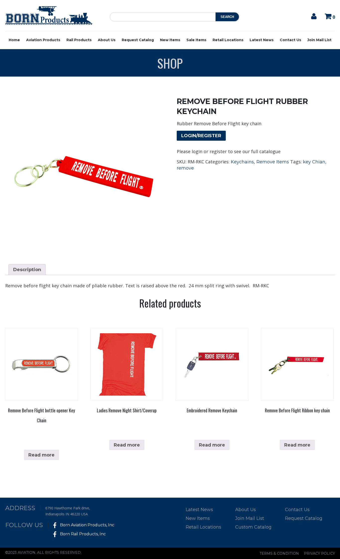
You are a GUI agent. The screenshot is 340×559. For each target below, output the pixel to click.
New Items (170, 40)
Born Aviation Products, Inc (86, 525)
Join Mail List (319, 40)
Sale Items (196, 40)
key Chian (314, 162)
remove (185, 168)
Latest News (262, 40)
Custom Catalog (253, 527)
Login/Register (201, 135)
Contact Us (290, 40)
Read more (41, 455)
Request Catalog (138, 40)
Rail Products (79, 40)
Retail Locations (228, 40)
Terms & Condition (279, 553)
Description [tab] (27, 269)
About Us (106, 40)
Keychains (242, 162)
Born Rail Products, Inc (82, 534)
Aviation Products (43, 40)
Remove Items (272, 162)
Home (14, 40)
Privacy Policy (319, 553)
